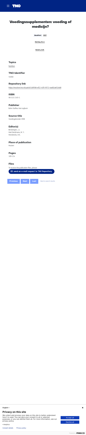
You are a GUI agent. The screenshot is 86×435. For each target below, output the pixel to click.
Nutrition (12, 66)
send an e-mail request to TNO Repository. (33, 171)
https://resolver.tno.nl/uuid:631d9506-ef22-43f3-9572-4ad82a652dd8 (35, 88)
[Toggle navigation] (8, 5)
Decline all (70, 422)
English (5, 408)
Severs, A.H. (39, 50)
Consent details (8, 428)
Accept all (70, 418)
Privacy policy (21, 428)
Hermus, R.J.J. (40, 42)
